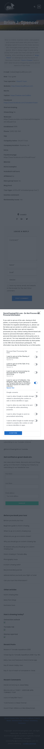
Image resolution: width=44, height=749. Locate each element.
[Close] (40, 313)
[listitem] (22, 351)
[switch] (35, 357)
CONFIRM (13, 433)
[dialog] (22, 374)
